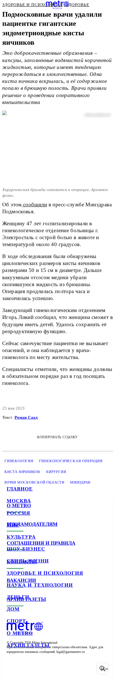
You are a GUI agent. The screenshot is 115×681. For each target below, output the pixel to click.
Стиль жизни (28, 561)
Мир (13, 525)
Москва (19, 501)
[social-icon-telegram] (26, 668)
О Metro (20, 633)
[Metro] (57, 4)
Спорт (16, 621)
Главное (20, 489)
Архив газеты (28, 645)
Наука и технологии (40, 585)
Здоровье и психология (45, 573)
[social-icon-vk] (12, 668)
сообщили (34, 204)
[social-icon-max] (55, 668)
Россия (18, 513)
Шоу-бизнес (26, 549)
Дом (13, 609)
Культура (21, 537)
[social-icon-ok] (41, 668)
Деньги (18, 597)
